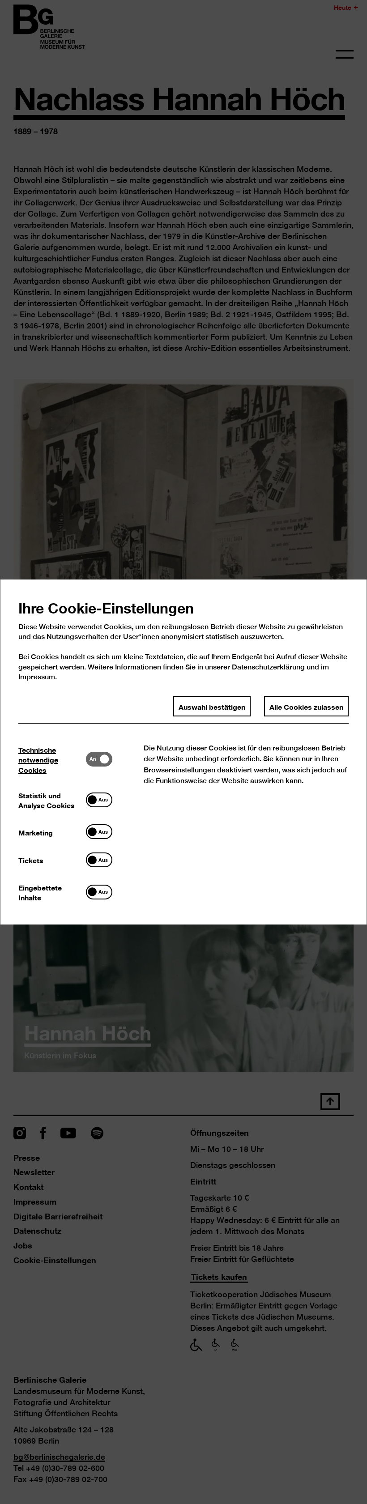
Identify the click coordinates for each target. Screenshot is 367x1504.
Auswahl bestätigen (212, 706)
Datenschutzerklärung (268, 667)
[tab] (52, 759)
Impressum (36, 677)
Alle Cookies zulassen (306, 706)
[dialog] (183, 752)
